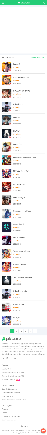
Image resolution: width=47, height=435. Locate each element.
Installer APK (6, 369)
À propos (5, 409)
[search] (44, 2)
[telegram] (3, 358)
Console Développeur (9, 389)
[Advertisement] (23, 30)
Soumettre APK (7, 396)
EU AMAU (39, 433)
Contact (4, 412)
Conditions (31, 433)
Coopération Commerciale (11, 416)
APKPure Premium (8, 379)
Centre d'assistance (9, 420)
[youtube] (14, 358)
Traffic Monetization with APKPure (14, 400)
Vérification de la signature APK (13, 372)
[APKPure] (23, 2)
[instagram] (7, 358)
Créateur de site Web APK (11, 392)
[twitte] (10, 358)
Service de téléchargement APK (13, 376)
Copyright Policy (21, 433)
